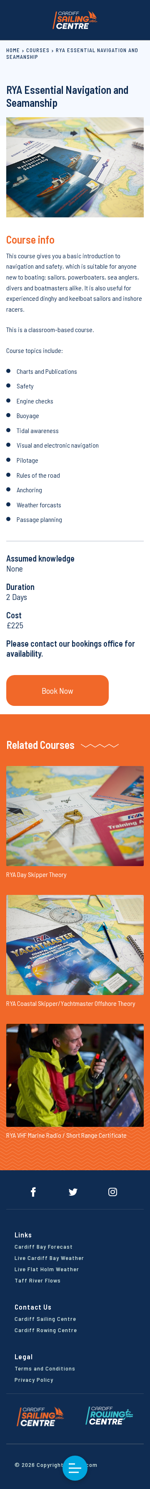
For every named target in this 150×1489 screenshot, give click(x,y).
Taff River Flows (38, 1280)
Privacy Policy (34, 1379)
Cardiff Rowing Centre (46, 1329)
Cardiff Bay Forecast (44, 1246)
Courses (38, 50)
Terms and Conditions (45, 1368)
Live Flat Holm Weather (47, 1268)
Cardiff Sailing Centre (45, 1318)
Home (13, 50)
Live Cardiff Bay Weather (49, 1257)
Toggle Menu (75, 1468)
